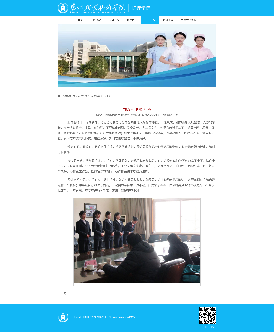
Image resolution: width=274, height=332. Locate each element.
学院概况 (96, 20)
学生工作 (150, 20)
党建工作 (114, 20)
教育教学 (132, 20)
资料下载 (168, 20)
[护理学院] (137, 8)
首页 (80, 20)
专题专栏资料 (188, 20)
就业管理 (98, 96)
